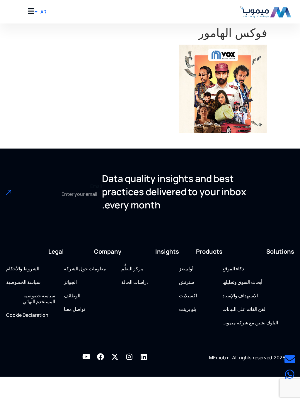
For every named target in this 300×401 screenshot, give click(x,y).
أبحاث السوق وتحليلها (242, 282)
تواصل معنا (74, 309)
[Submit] (15, 194)
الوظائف (72, 295)
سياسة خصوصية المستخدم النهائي (39, 298)
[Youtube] (86, 356)
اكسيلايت (188, 295)
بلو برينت (187, 309)
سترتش (186, 282)
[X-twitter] (114, 356)
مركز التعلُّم (132, 268)
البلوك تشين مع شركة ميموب (250, 322)
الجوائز (70, 282)
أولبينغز (186, 268)
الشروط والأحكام (22, 268)
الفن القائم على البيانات (244, 309)
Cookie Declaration (27, 315)
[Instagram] (129, 356)
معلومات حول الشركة (85, 268)
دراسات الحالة (135, 282)
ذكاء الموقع (233, 268)
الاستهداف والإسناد (240, 295)
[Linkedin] (143, 356)
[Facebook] (100, 356)
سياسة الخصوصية (23, 282)
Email (96, 186)
